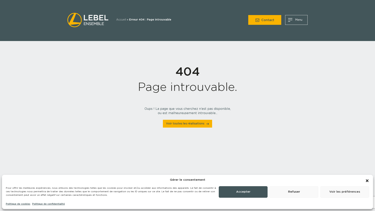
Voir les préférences (344, 191)
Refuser (294, 191)
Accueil (121, 19)
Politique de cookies (18, 204)
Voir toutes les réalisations (185, 123)
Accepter (243, 191)
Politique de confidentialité (48, 204)
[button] (367, 180)
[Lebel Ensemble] (87, 19)
